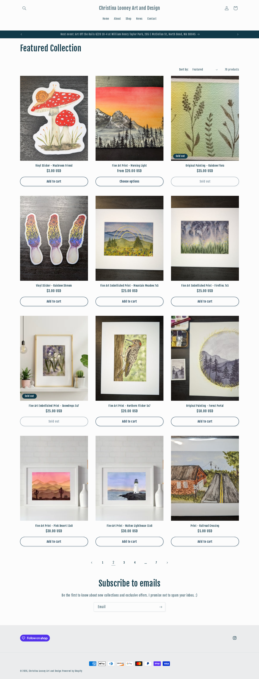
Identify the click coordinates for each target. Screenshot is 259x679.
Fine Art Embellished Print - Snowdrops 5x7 (54, 405)
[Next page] (167, 562)
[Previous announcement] (21, 34)
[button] (24, 8)
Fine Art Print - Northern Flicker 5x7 (129, 405)
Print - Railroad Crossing (205, 525)
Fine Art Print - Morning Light (129, 165)
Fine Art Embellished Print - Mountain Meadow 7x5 (129, 285)
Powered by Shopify (72, 671)
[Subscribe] (160, 607)
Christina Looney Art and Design (45, 671)
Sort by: (183, 69)
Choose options (130, 181)
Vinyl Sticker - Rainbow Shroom (54, 285)
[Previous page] (92, 562)
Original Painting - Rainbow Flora (205, 165)
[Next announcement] (238, 34)
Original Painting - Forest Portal (205, 405)
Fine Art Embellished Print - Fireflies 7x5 (205, 285)
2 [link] (113, 563)
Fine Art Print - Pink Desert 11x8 (54, 525)
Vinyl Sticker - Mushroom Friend (54, 165)
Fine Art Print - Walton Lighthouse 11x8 (129, 525)
